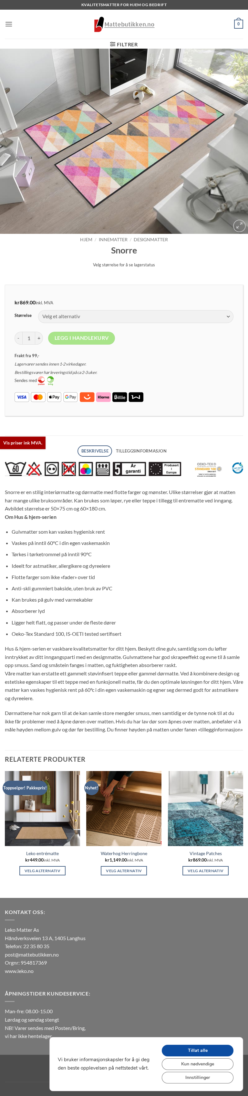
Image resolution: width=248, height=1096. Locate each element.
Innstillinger (197, 1077)
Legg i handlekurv (82, 338)
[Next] (235, 141)
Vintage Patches (206, 853)
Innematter (113, 239)
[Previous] (13, 141)
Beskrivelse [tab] (94, 450)
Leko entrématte (42, 853)
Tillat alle (198, 1050)
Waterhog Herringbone (124, 853)
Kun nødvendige (197, 1064)
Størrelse (23, 315)
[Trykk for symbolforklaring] (93, 469)
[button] (9, 24)
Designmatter (151, 239)
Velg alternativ (42, 871)
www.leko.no (19, 971)
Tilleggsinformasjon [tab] (141, 450)
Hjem (86, 239)
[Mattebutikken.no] (124, 24)
